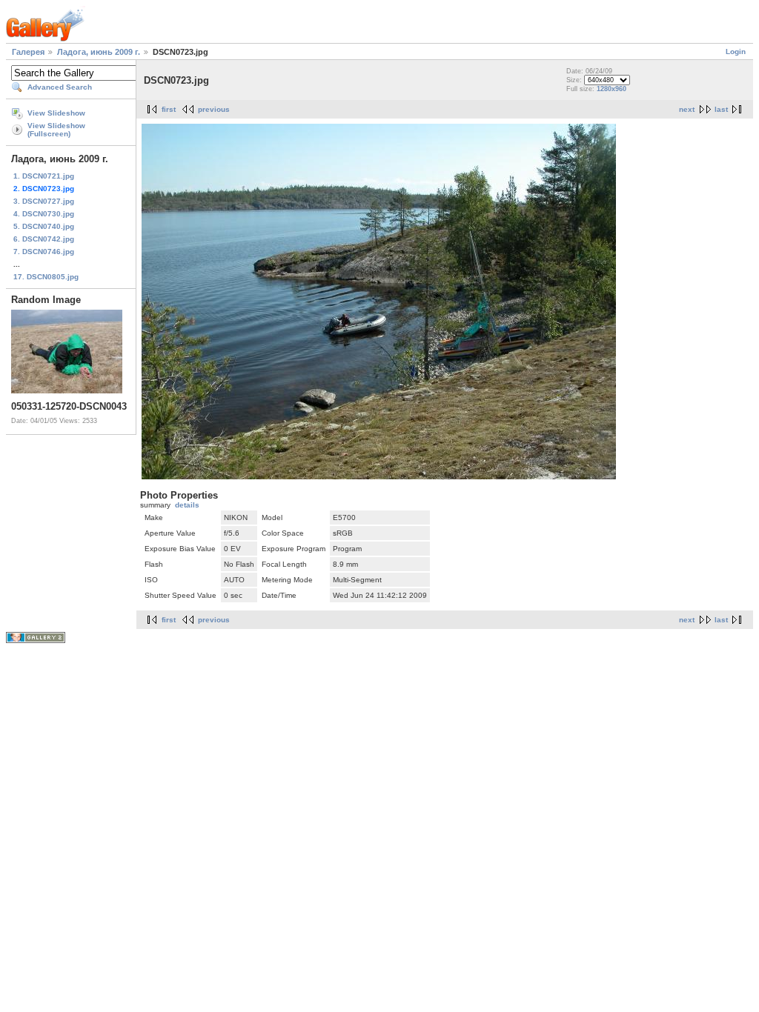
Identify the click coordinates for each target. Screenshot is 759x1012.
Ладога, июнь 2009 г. (98, 51)
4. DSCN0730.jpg (43, 214)
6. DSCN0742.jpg (43, 239)
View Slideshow (56, 113)
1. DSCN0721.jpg (43, 176)
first (169, 109)
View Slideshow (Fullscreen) (56, 129)
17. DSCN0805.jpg (46, 277)
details (187, 505)
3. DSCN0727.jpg (43, 201)
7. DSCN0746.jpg (43, 251)
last (721, 109)
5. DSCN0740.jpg (43, 226)
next (687, 109)
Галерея (28, 51)
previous (214, 109)
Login (736, 51)
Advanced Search (59, 87)
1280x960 (611, 89)
